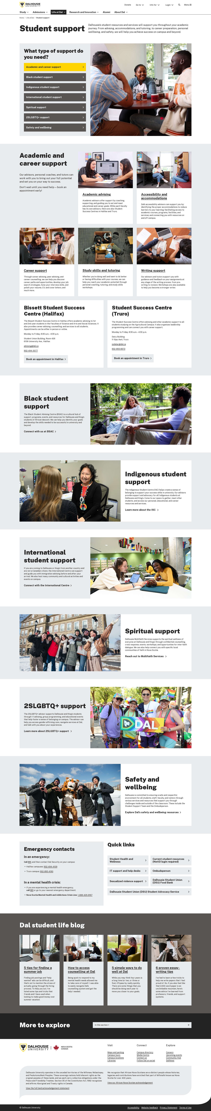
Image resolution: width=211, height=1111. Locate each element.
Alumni (106, 12)
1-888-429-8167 (85, 895)
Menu (187, 5)
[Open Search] (179, 5)
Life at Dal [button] (57, 12)
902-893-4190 (46, 871)
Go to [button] (138, 5)
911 (29, 862)
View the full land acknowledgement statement (47, 1088)
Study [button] (23, 12)
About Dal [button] (119, 12)
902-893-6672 (118, 349)
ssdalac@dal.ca (119, 344)
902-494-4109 (50, 866)
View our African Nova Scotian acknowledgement (130, 1083)
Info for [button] (153, 5)
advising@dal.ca (31, 346)
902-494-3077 (31, 351)
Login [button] (167, 5)
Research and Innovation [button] (82, 12)
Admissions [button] (39, 12)
